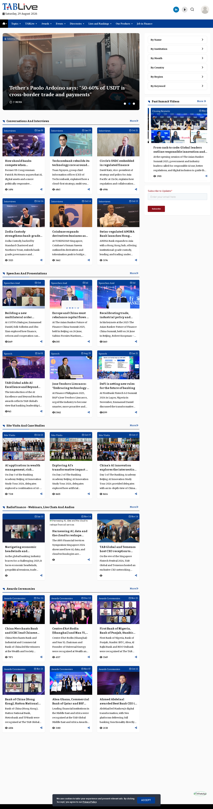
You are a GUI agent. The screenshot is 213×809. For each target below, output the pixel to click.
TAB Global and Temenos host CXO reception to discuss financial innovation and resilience (118, 549)
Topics (14, 23)
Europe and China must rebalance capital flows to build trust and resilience (70, 315)
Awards (45, 23)
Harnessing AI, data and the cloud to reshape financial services (69, 533)
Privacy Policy (89, 802)
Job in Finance (144, 23)
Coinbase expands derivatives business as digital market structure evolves (69, 234)
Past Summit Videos (165, 101)
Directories (76, 23)
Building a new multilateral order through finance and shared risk (20, 315)
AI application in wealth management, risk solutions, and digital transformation (22, 468)
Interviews (13, 38)
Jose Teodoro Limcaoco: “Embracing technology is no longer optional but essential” (71, 386)
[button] (125, 104)
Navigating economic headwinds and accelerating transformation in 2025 (22, 549)
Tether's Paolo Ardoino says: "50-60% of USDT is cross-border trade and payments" (67, 91)
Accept (146, 800)
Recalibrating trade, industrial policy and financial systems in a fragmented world (115, 315)
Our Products (123, 23)
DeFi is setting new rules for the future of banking (117, 386)
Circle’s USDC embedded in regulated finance (117, 163)
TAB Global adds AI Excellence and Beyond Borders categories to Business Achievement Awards (21, 385)
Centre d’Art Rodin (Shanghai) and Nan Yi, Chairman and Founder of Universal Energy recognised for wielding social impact (71, 631)
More (133, 121)
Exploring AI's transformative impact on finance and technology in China (71, 468)
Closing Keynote (158, 111)
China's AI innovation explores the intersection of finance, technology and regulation (118, 468)
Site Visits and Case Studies (25, 425)
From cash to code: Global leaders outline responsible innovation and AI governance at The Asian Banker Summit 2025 (176, 150)
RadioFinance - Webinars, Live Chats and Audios (40, 507)
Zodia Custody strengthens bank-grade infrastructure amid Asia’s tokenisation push (22, 234)
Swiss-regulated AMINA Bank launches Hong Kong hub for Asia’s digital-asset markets (117, 234)
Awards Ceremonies (20, 588)
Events (59, 23)
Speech (8, 353)
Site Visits (9, 435)
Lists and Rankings (99, 23)
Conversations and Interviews (27, 121)
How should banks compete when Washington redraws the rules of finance (23, 163)
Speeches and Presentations (26, 273)
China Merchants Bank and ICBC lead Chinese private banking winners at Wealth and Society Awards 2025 (23, 631)
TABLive (29, 23)
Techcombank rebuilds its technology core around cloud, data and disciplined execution (71, 163)
